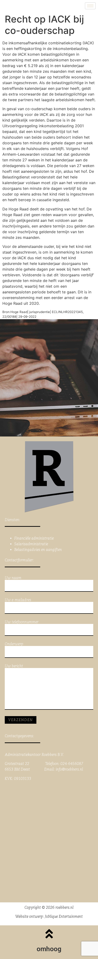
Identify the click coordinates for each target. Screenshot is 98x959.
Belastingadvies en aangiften (38, 549)
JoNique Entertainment (64, 916)
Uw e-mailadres (18, 600)
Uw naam (13, 578)
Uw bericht (14, 666)
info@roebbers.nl (69, 769)
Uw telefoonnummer (22, 622)
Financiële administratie (34, 538)
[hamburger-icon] (90, 5)
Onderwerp (14, 644)
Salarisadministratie (31, 544)
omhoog (49, 949)
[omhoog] (49, 934)
